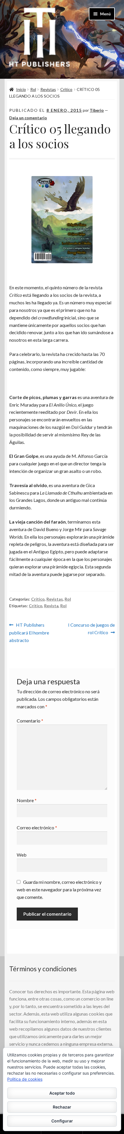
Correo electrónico (37, 827)
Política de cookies (24, 1079)
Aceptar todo (62, 1093)
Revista (51, 605)
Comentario (30, 720)
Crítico (66, 89)
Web (22, 854)
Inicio (21, 89)
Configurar (62, 1120)
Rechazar (62, 1106)
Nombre (27, 800)
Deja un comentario (28, 117)
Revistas (48, 89)
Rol (33, 89)
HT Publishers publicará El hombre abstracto (29, 632)
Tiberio (97, 110)
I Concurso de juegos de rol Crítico (91, 628)
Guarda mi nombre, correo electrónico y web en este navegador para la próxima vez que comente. (59, 889)
